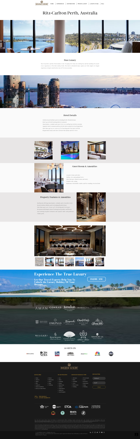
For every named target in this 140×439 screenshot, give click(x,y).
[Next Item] (103, 240)
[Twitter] (97, 432)
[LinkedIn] (90, 432)
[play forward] (112, 354)
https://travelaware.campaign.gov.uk (91, 420)
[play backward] (28, 354)
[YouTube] (102, 432)
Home (37, 378)
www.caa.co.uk (45, 429)
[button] (83, 4)
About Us (37, 379)
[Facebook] (93, 432)
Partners (50, 378)
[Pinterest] (99, 432)
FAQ (37, 383)
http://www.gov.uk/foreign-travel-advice (43, 420)
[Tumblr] (104, 432)
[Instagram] (95, 432)
